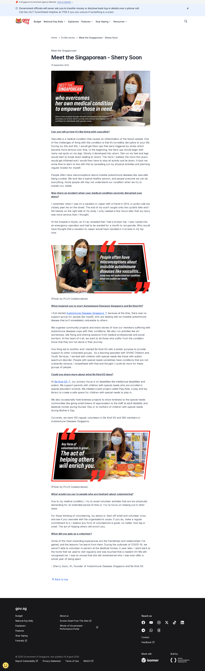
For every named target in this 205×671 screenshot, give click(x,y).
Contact (145, 637)
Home (54, 37)
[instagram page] (159, 622)
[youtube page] (151, 622)
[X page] (167, 622)
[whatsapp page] (151, 630)
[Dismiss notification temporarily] (187, 8)
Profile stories (68, 37)
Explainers (73, 21)
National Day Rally (24, 620)
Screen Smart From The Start (74, 620)
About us (64, 616)
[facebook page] (143, 622)
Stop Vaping (21, 635)
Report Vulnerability (25, 661)
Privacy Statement (52, 661)
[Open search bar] (186, 21)
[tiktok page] (174, 622)
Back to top (61, 579)
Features (19, 630)
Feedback (147, 642)
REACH (87, 661)
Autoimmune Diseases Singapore (85, 313)
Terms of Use (72, 661)
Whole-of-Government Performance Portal (71, 627)
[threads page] (159, 630)
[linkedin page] (182, 622)
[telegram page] (143, 630)
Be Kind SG (60, 381)
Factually (19, 640)
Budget (37, 21)
